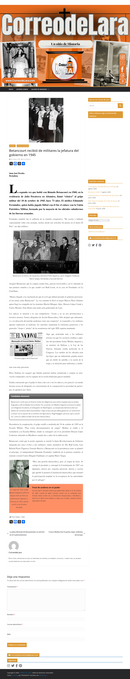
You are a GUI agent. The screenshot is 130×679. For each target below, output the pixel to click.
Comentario (12, 587)
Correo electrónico (15, 624)
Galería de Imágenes (39, 89)
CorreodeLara (27, 159)
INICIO (11, 89)
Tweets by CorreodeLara (96, 232)
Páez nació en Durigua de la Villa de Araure (103, 201)
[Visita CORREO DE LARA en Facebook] (97, 246)
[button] (48, 89)
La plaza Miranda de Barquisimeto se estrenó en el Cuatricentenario (27, 533)
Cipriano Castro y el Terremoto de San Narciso (104, 195)
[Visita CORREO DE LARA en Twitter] (93, 246)
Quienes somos (22, 89)
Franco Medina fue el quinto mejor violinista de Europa (66, 533)
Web (9, 634)
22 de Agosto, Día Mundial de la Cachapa (102, 187)
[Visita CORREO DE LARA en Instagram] (89, 246)
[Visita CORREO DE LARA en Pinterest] (100, 246)
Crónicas (12, 146)
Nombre (11, 614)
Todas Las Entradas (22, 146)
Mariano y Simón (94, 192)
